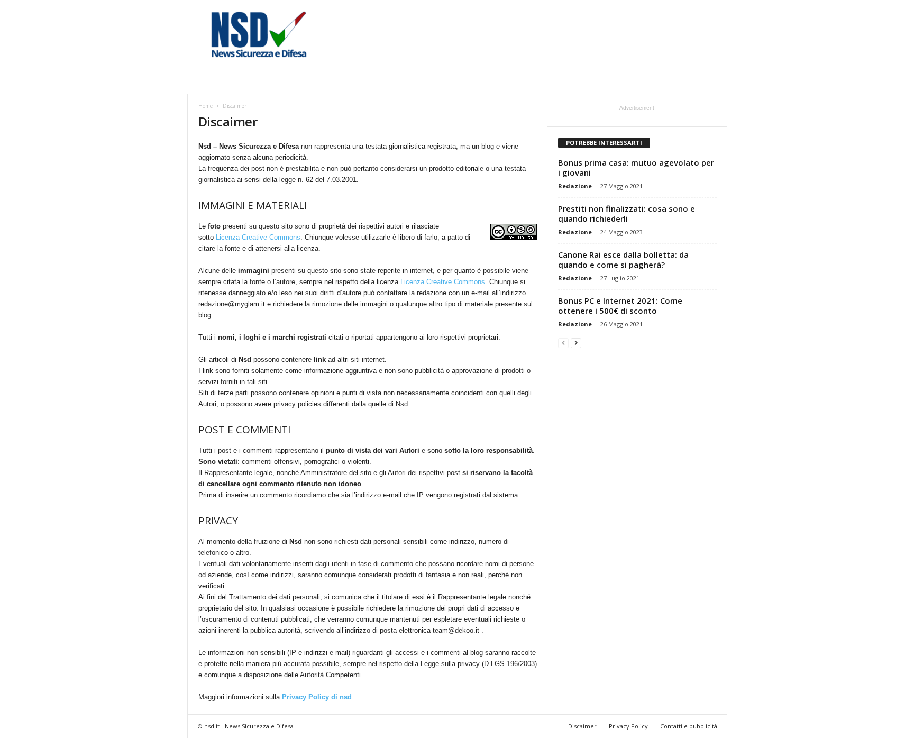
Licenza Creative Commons (258, 237)
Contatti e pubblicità (688, 726)
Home (205, 106)
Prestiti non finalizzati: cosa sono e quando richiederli (626, 213)
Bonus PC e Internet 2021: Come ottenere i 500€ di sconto (620, 305)
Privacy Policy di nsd (317, 697)
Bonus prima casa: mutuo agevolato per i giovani (636, 167)
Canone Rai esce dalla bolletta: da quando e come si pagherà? (623, 259)
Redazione (575, 186)
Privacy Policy (628, 726)
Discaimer (582, 726)
